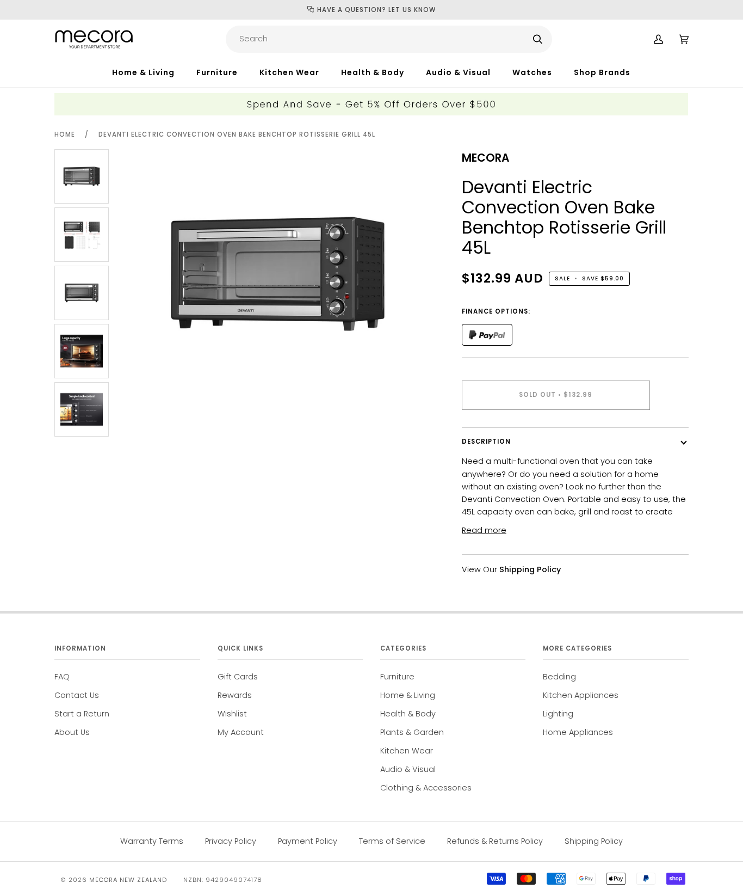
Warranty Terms (151, 841)
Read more (484, 530)
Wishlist (232, 713)
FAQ (62, 676)
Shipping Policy (594, 841)
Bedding (559, 676)
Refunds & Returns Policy (495, 841)
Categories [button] (403, 648)
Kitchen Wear (406, 750)
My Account (241, 732)
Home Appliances (578, 732)
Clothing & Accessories (426, 787)
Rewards (235, 695)
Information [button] (80, 648)
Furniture (397, 676)
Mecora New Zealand (128, 879)
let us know (412, 9)
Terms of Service (392, 841)
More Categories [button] (577, 648)
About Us (72, 732)
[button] (154, 72)
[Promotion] (371, 112)
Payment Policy (307, 841)
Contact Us (76, 695)
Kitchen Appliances (580, 695)
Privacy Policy (230, 841)
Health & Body (408, 713)
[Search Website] (537, 39)
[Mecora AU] (93, 38)
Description (486, 441)
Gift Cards (238, 676)
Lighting (558, 713)
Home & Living (407, 695)
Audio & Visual (408, 769)
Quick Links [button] (240, 648)
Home (64, 134)
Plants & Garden (412, 732)
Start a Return (81, 713)
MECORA (486, 157)
